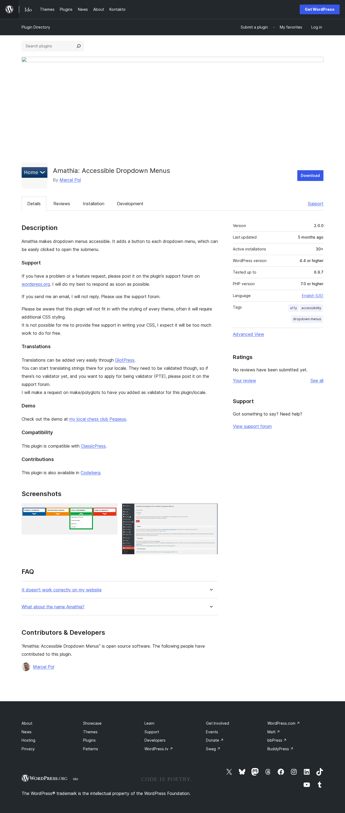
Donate (215, 740)
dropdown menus (307, 319)
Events (212, 732)
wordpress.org (36, 284)
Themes (90, 732)
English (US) (312, 295)
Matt (273, 732)
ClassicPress (93, 446)
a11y (293, 308)
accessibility (311, 308)
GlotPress (124, 360)
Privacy (28, 748)
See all (316, 380)
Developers (154, 740)
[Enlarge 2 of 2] (210, 510)
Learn (149, 723)
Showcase (92, 723)
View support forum (252, 426)
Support (315, 203)
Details (34, 203)
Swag (213, 748)
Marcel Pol (70, 180)
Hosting (28, 740)
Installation (93, 203)
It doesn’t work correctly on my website (62, 589)
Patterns (90, 748)
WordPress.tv (158, 748)
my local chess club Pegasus (97, 419)
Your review (244, 380)
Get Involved (217, 723)
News (27, 732)
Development (130, 203)
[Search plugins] (78, 46)
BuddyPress (280, 748)
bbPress (277, 740)
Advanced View (248, 334)
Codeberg (90, 472)
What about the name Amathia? (53, 606)
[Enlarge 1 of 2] (110, 510)
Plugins (89, 740)
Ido (75, 779)
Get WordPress (319, 9)
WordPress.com (283, 723)
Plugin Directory (36, 27)
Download (310, 175)
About (27, 723)
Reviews (61, 203)
